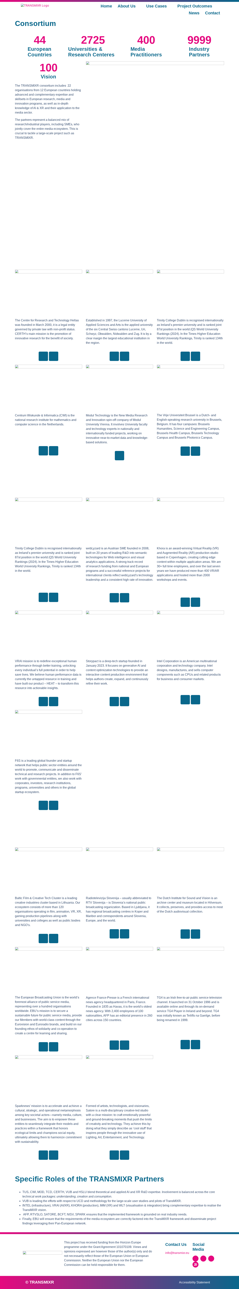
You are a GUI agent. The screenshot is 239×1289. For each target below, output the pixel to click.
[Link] (53, 356)
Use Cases (156, 6)
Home (106, 6)
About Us (127, 6)
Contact (212, 13)
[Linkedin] (43, 356)
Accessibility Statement (194, 1282)
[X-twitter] (195, 1259)
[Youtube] (211, 1259)
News (194, 13)
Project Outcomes (194, 6)
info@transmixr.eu (177, 1252)
